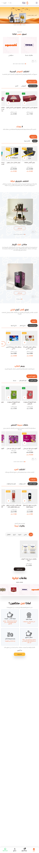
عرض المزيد (19, 569)
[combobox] (10, 3)
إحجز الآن (20, 228)
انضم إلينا (19, 654)
